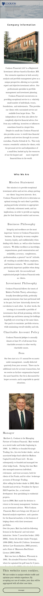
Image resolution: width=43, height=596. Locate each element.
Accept (21, 590)
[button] (3, 6)
